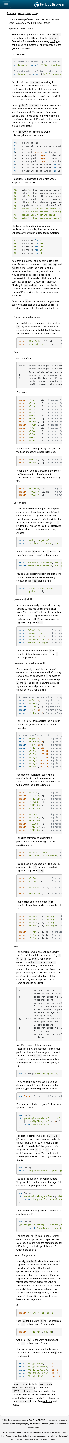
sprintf (21, 13)
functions (11, 13)
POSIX (15, 1404)
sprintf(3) (53, 41)
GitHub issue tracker (9, 1423)
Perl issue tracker (35, 1436)
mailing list (50, 1436)
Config (30, 1107)
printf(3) (16, 44)
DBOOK (41, 1420)
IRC (59, 1436)
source (28, 13)
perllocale (47, 1401)
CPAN (34, 13)
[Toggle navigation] (6, 4)
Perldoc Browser (52, 4)
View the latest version (38, 22)
